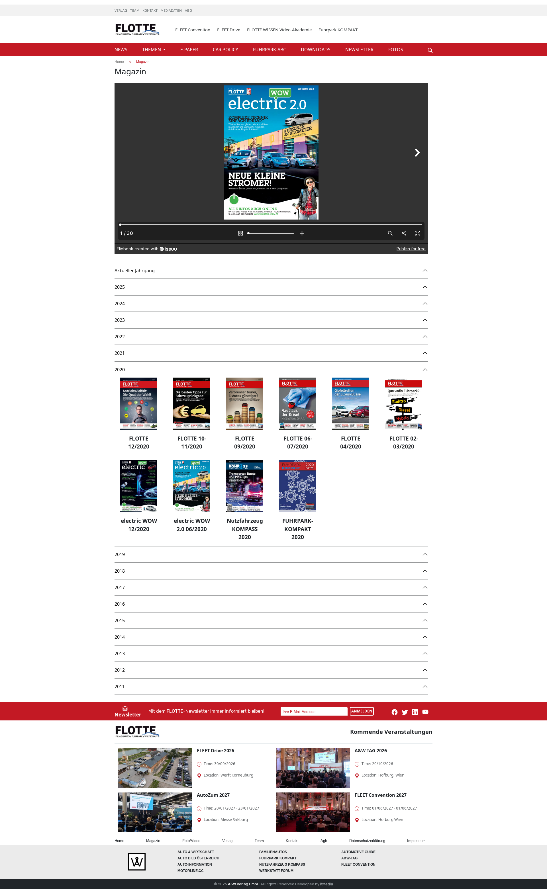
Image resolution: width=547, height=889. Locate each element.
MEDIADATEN (172, 11)
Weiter (422, 40)
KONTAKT (150, 11)
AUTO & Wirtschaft (195, 852)
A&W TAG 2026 (371, 750)
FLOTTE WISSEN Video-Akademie (279, 29)
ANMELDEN (361, 711)
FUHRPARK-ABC (270, 49)
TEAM (135, 11)
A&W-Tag (349, 858)
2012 (120, 670)
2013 (120, 653)
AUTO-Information (194, 865)
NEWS (121, 49)
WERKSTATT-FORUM (276, 871)
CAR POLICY (226, 49)
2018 (120, 571)
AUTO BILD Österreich (198, 858)
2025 (120, 287)
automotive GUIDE (358, 852)
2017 (120, 587)
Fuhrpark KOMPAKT (338, 29)
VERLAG (121, 11)
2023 (120, 320)
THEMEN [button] (152, 49)
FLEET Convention (192, 29)
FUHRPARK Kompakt (278, 858)
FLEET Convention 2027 (381, 795)
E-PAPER (189, 49)
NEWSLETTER (360, 49)
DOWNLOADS (316, 49)
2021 (120, 353)
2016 (120, 604)
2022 (120, 336)
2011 (120, 686)
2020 (120, 369)
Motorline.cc (190, 871)
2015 (120, 620)
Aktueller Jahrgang (135, 270)
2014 (120, 637)
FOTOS (395, 49)
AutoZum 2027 (213, 795)
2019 (120, 554)
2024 (120, 303)
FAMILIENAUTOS (273, 852)
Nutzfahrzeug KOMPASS (282, 865)
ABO (188, 11)
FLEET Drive (228, 29)
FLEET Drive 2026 (215, 750)
